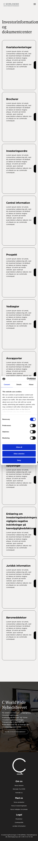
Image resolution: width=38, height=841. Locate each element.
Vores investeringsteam (19, 805)
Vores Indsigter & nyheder (19, 809)
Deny (19, 460)
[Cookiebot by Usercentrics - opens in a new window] (27, 379)
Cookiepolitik (19, 822)
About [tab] (31, 384)
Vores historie (19, 785)
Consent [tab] (7, 384)
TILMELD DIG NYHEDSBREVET (15, 732)
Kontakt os (19, 792)
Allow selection (19, 454)
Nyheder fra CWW (19, 789)
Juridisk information (19, 826)
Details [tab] (19, 384)
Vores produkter (19, 802)
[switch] (33, 425)
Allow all (19, 447)
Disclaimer (19, 819)
